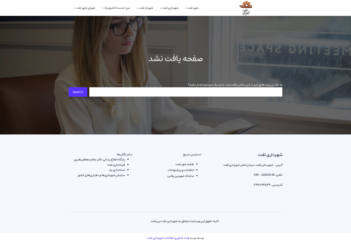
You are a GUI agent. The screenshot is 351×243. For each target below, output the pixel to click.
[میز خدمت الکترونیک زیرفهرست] (103, 8)
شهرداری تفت (270, 155)
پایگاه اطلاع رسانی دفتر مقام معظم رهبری (99, 159)
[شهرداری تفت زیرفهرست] (161, 8)
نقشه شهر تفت (185, 164)
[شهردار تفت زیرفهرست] (137, 8)
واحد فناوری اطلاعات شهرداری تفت (168, 237)
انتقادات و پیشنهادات (181, 170)
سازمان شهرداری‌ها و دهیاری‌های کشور (101, 175)
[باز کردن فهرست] (74, 8)
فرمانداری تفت (116, 164)
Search (78, 92)
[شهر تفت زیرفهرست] (186, 8)
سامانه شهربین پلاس (180, 175)
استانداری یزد (117, 169)
